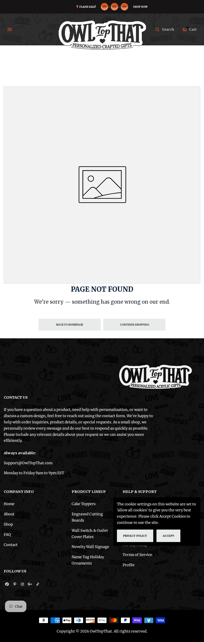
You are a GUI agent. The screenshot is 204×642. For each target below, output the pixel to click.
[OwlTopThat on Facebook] (7, 584)
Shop (8, 524)
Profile (129, 565)
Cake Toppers (84, 504)
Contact (11, 545)
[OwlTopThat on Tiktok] (38, 584)
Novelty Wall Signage (90, 547)
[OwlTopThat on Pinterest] (14, 584)
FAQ (7, 534)
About (9, 514)
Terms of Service (137, 554)
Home (9, 504)
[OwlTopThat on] (30, 584)
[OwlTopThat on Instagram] (22, 584)
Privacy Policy (135, 536)
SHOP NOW (140, 6)
